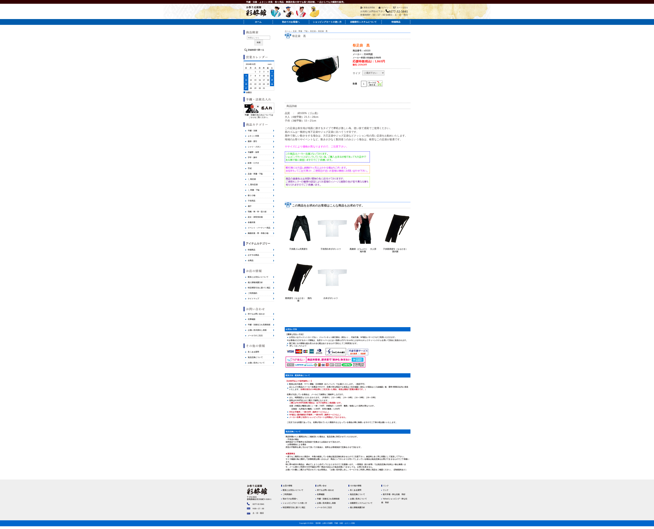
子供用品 (251, 201)
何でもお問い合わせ (256, 314)
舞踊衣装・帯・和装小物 (258, 233)
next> (270, 64)
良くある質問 (253, 352)
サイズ (356, 73)
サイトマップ (253, 299)
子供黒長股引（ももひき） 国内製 (396, 250)
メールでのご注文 (255, 335)
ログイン (385, 8)
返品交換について (255, 357)
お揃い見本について (256, 363)
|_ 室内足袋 (253, 185)
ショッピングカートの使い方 (327, 22)
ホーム (258, 22)
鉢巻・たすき (253, 163)
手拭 (250, 168)
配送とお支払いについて (258, 277)
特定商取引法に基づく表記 (259, 288)
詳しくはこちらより (297, 346)
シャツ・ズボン (254, 147)
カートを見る (402, 8)
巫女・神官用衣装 (255, 217)
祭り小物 (251, 195)
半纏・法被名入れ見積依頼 (259, 325)
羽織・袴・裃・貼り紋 (257, 212)
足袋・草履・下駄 (300, 31)
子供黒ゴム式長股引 (298, 249)
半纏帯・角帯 (253, 152)
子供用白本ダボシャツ (331, 249)
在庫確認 (251, 319)
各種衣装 (251, 222)
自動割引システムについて (363, 22)
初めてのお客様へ (291, 22)
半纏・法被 (252, 131)
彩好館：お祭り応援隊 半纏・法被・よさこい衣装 (335, 523)
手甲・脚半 (252, 157)
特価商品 (396, 22)
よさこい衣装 (253, 136)
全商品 (250, 260)
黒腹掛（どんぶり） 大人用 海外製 (363, 250)
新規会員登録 (369, 8)
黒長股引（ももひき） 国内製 (298, 299)
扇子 (250, 206)
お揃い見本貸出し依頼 (257, 330)
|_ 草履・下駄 (254, 190)
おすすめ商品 (253, 255)
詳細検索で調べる (256, 50)
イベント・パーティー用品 (259, 228)
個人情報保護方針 (255, 282)
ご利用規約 (252, 293)
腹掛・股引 (252, 141)
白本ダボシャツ (331, 298)
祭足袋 (313, 31)
